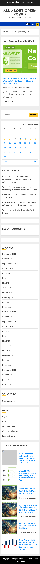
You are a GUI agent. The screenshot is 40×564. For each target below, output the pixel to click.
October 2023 (8, 316)
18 (15, 147)
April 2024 (6, 288)
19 (20, 147)
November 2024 (9, 254)
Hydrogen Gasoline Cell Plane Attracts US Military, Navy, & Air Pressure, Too (28, 509)
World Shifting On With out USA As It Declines (27, 525)
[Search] (33, 24)
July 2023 (6, 331)
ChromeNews (33, 558)
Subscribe (37, 24)
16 (5, 147)
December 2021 (8, 384)
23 (5, 152)
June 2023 (6, 336)
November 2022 (9, 370)
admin (7, 88)
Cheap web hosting (10, 431)
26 (20, 152)
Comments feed (8, 426)
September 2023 (9, 321)
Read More (9, 102)
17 (10, 147)
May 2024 (6, 283)
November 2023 (9, 312)
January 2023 (7, 360)
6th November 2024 (28, 533)
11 (15, 143)
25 (15, 152)
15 (35, 143)
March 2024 (7, 292)
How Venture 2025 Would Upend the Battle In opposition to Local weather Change (28, 544)
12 (20, 143)
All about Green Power (20, 12)
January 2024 (7, 302)
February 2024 (8, 297)
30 (5, 157)
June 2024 (6, 278)
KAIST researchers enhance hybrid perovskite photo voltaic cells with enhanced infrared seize (17, 179)
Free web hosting (9, 436)
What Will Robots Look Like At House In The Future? (28, 491)
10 (10, 143)
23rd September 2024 (22, 88)
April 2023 (6, 345)
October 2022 (8, 374)
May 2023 (6, 341)
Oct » (36, 161)
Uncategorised (11, 71)
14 (30, 143)
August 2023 (7, 326)
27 (25, 152)
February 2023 (8, 355)
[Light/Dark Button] (28, 24)
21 (30, 147)
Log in (5, 417)
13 (25, 143)
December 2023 (8, 307)
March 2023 (7, 350)
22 (35, 147)
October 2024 (8, 259)
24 (10, 152)
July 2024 (6, 273)
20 (25, 147)
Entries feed (7, 421)
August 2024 (7, 268)
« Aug (4, 161)
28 (30, 152)
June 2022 (6, 379)
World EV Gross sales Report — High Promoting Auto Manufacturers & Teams (28, 475)
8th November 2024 (28, 498)
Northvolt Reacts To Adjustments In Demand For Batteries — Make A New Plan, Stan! (19, 80)
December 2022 (8, 365)
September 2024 (9, 263)
